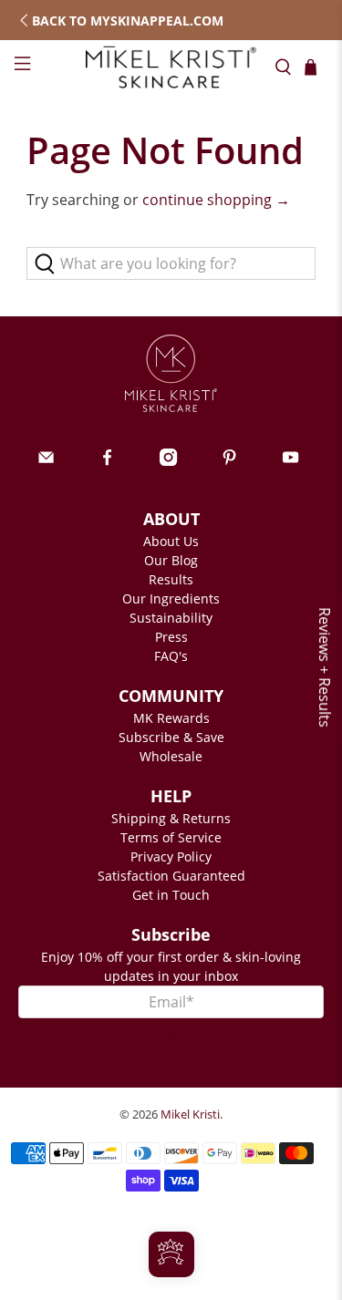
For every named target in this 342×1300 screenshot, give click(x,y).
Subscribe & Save (171, 737)
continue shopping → (216, 200)
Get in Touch (171, 894)
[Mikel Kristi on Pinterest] (229, 460)
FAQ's (171, 656)
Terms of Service (171, 837)
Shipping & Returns (171, 818)
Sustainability (171, 617)
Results (171, 579)
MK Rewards (171, 718)
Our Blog (171, 560)
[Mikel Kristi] (171, 66)
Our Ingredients (171, 598)
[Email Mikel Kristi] (46, 460)
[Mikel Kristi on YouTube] (290, 460)
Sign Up (171, 1035)
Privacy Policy (171, 856)
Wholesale (171, 756)
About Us (171, 541)
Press (171, 636)
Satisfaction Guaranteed (171, 875)
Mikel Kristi (190, 1114)
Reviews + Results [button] (325, 667)
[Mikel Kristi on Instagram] (168, 460)
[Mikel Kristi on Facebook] (107, 460)
